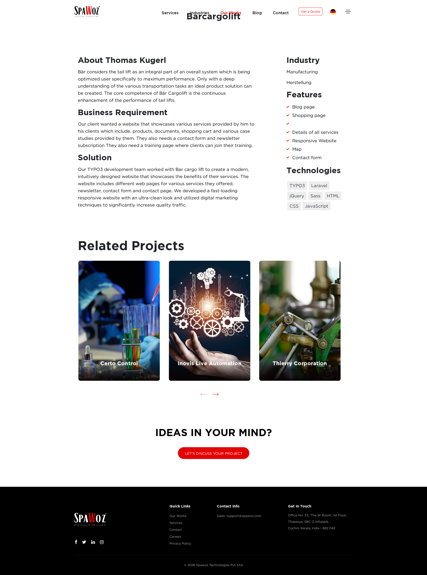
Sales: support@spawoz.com (239, 516)
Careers (175, 537)
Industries (199, 12)
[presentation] (203, 394)
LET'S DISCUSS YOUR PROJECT (213, 453)
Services (170, 12)
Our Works (230, 12)
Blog (257, 12)
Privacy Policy (180, 543)
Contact (281, 12)
